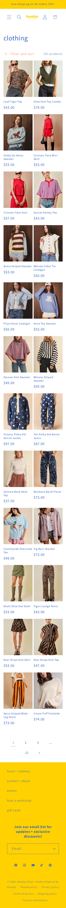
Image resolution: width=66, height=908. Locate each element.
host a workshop (19, 800)
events (12, 790)
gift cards (14, 810)
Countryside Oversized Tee (18, 550)
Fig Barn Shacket (44, 549)
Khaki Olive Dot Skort (17, 606)
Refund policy (29, 887)
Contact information (35, 900)
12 (27, 752)
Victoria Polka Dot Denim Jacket (15, 436)
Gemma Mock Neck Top (16, 493)
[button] (9, 17)
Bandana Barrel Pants (47, 492)
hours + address (18, 771)
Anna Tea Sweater (45, 323)
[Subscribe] (54, 848)
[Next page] (39, 753)
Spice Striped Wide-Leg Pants (16, 715)
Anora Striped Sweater (18, 266)
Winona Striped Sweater (43, 379)
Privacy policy (50, 887)
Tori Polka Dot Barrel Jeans (47, 436)
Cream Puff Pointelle (47, 713)
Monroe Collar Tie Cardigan (45, 268)
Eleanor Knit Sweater (17, 377)
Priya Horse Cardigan (17, 323)
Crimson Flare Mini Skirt (46, 157)
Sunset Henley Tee (45, 212)
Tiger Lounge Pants (46, 606)
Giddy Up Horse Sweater (13, 157)
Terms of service (23, 894)
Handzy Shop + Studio (30, 882)
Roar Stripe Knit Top (46, 660)
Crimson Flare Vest (15, 212)
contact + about (18, 781)
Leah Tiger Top (13, 101)
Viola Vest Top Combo (47, 101)
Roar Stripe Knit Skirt (17, 660)
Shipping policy (47, 894)
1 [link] (13, 742)
